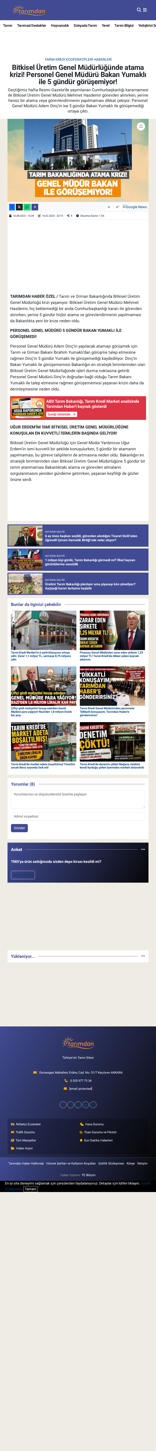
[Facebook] (63, 1104)
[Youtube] (85, 1104)
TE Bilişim (88, 1175)
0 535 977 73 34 (80, 1081)
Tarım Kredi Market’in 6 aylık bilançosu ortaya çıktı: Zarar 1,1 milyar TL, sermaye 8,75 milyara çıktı (41, 656)
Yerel (106, 25)
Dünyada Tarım (85, 25)
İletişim (142, 1163)
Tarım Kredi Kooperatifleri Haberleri (78, 59)
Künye (131, 1163)
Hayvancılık (60, 25)
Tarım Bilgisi (123, 25)
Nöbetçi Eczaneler (28, 1124)
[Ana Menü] (145, 10)
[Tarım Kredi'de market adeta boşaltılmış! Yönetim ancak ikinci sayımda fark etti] (43, 741)
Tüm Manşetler (26, 1140)
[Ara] (139, 10)
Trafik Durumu (25, 1132)
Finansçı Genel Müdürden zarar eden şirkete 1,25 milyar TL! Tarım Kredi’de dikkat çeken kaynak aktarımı (111, 656)
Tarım (7, 25)
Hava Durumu (94, 1124)
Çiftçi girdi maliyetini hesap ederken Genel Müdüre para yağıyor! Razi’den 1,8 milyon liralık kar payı (41, 712)
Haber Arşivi (24, 1148)
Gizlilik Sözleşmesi (111, 1163)
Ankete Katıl (23, 875)
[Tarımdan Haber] (29, 10)
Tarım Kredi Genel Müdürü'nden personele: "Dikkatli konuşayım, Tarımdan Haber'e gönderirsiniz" (107, 712)
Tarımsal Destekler (31, 25)
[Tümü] (143, 849)
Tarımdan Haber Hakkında (26, 1163)
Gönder (19, 828)
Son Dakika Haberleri (98, 1140)
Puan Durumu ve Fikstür (100, 1132)
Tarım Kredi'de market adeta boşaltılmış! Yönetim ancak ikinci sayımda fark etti (43, 766)
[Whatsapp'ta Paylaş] (27, 207)
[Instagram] (78, 1104)
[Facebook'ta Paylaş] (12, 207)
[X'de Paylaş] (19, 207)
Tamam (30, 1189)
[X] (70, 1104)
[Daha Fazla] (34, 207)
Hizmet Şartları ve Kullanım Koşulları (71, 1163)
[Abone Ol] (135, 207)
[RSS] (93, 1104)
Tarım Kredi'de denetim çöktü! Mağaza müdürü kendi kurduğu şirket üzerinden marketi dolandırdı (112, 766)
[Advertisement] (78, 918)
